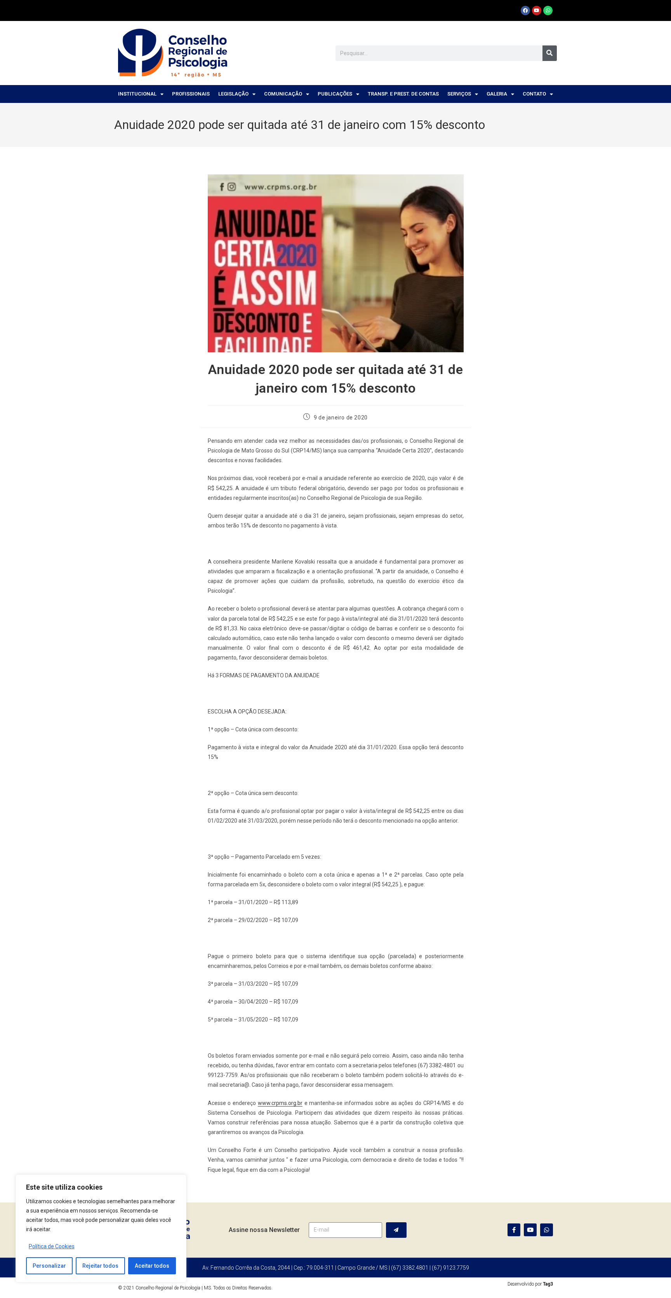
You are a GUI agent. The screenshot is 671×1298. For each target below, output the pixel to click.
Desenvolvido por (530, 1284)
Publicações (335, 94)
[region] (101, 1228)
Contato (534, 94)
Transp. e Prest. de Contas (403, 94)
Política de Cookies (52, 1246)
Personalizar (49, 1266)
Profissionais (191, 94)
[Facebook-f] (514, 1229)
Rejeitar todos (100, 1266)
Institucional (137, 94)
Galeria (497, 94)
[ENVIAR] (396, 1230)
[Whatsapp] (548, 10)
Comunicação (283, 94)
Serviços (459, 94)
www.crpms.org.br (280, 1103)
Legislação (233, 94)
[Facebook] (525, 10)
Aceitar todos (152, 1266)
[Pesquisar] (549, 53)
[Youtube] (536, 10)
